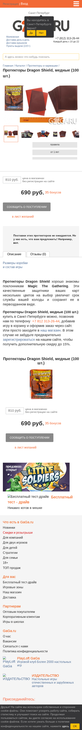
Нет (41, 32)
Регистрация (10, 3)
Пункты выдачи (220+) (18, 46)
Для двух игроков (15, 542)
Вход (24, 3)
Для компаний (13, 537)
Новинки (9, 527)
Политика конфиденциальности (25, 651)
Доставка (9, 597)
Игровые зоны (13, 587)
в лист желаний (23, 216)
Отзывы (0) (38, 254)
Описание (14, 254)
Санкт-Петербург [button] (39, 12)
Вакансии (9, 641)
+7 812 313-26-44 (45, 321)
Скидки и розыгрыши (18, 532)
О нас (7, 636)
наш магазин (50, 330)
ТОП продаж (12, 568)
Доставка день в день (17, 40)
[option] (11, 134)
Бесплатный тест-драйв (20, 582)
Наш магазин (12, 592)
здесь (65, 726)
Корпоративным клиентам (21, 616)
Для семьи (10, 557)
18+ (5, 562)
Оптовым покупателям (19, 611)
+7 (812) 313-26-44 (66, 38)
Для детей (10, 547)
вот (15, 242)
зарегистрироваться (19, 340)
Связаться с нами (15, 646)
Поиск (76, 57)
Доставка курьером (16, 43)
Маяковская (12, 36)
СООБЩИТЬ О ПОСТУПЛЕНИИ (27, 206)
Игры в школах (13, 621)
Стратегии (10, 552)
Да (31, 32)
